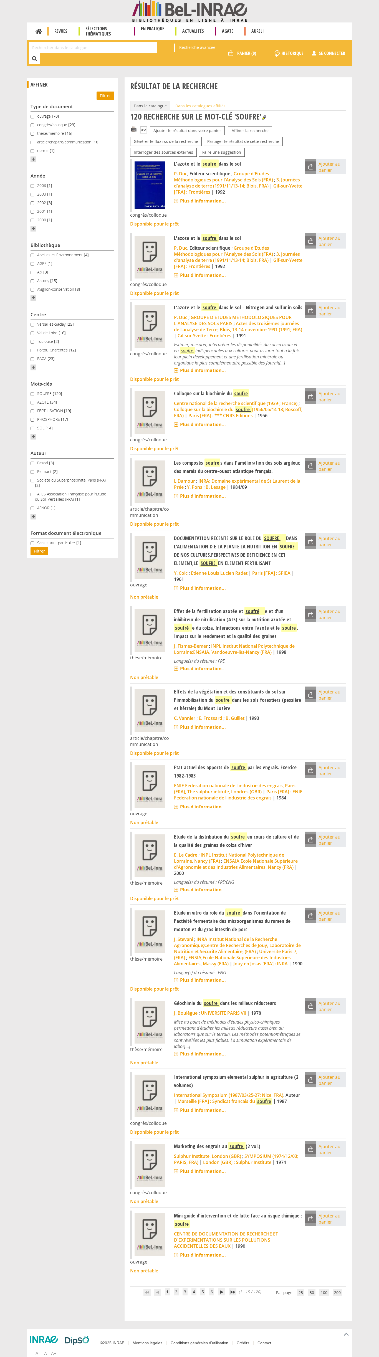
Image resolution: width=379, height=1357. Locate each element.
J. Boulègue (186, 1013)
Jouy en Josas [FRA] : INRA (260, 964)
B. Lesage (216, 487)
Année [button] (38, 176)
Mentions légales (147, 1343)
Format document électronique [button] (66, 533)
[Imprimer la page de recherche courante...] (133, 128)
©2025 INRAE (112, 1343)
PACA (42, 358)
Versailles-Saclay (52, 324)
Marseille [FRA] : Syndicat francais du (224, 1101)
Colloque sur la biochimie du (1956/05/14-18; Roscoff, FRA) (238, 412)
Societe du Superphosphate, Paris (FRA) (71, 480)
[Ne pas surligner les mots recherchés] (264, 117)
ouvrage (44, 116)
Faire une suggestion (221, 152)
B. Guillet (235, 718)
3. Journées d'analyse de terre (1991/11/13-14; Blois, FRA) (237, 183)
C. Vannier (184, 718)
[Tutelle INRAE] (45, 1339)
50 (312, 1292)
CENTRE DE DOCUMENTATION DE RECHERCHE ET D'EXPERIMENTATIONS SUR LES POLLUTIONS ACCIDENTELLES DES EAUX (226, 1240)
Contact (264, 1343)
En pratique (152, 29)
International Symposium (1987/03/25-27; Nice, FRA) (228, 1095)
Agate (227, 31)
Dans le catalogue (150, 105)
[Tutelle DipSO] (78, 1340)
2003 (42, 194)
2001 (42, 211)
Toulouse (45, 341)
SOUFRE (45, 393)
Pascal (43, 462)
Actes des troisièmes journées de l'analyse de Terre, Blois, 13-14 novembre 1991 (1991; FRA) (238, 326)
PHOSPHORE (49, 419)
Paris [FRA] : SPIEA (271, 573)
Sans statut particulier (56, 542)
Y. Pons (194, 487)
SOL (41, 428)
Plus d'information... (203, 201)
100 (324, 1292)
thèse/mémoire (51, 133)
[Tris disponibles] (143, 130)
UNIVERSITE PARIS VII (223, 1013)
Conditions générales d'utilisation (199, 1343)
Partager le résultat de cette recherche (243, 141)
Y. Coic (181, 573)
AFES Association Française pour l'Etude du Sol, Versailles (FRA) (70, 496)
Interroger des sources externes (163, 152)
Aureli (257, 31)
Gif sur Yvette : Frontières (204, 336)
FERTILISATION (50, 410)
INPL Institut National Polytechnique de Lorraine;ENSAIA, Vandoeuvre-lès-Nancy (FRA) (234, 649)
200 (337, 1292)
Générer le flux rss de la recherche (166, 141)
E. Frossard (210, 718)
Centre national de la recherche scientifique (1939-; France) (235, 403)
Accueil (39, 31)
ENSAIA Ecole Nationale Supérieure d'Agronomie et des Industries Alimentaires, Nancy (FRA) (236, 864)
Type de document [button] (52, 106)
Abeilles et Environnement (60, 254)
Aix (40, 272)
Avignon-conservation (56, 289)
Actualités (193, 31)
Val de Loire (48, 332)
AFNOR (43, 507)
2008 (42, 185)
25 (301, 1292)
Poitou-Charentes (53, 350)
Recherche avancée (197, 47)
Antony (43, 280)
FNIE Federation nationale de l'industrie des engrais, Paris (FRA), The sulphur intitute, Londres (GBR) (234, 789)
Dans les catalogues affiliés (200, 105)
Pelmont (45, 471)
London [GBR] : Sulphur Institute (237, 1162)
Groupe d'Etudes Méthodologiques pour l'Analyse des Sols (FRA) (223, 177)
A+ (53, 1353)
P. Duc (180, 174)
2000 (42, 219)
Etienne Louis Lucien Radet (219, 573)
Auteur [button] (38, 453)
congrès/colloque (52, 124)
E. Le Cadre (185, 855)
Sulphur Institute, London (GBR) (207, 1156)
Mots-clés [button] (41, 384)
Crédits (243, 1343)
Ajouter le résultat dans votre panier (187, 130)
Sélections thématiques (98, 31)
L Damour (184, 481)
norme (43, 150)
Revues (60, 31)
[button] (33, 159)
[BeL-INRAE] (189, 10)
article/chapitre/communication (64, 142)
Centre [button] (38, 314)
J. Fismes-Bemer (191, 646)
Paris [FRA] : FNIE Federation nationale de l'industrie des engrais (238, 795)
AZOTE (43, 402)
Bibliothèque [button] (45, 245)
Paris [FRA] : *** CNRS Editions (220, 415)
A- (38, 1353)
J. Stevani (183, 939)
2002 (42, 202)
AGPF (42, 263)
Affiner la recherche (250, 130)
